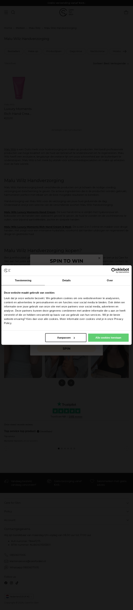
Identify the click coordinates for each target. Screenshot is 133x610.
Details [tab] (66, 280)
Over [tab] (110, 280)
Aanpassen (64, 337)
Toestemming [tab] (23, 280)
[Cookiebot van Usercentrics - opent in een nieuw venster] (114, 270)
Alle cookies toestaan (108, 337)
